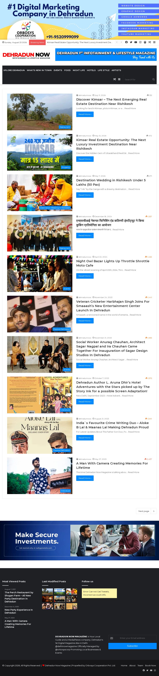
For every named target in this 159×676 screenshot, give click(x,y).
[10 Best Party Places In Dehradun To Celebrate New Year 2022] (47, 599)
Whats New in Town (39, 70)
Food (67, 70)
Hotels (91, 70)
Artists (116, 70)
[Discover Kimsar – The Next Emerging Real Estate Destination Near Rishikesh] (47, 591)
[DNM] (26, 55)
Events (58, 70)
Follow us (87, 581)
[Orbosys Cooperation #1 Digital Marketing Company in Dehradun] (79, 19)
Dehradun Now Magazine (57, 665)
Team (140, 665)
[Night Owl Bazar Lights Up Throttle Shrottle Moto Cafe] (71, 599)
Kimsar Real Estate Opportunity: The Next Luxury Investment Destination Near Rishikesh (111, 144)
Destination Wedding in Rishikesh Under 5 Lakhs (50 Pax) (75, 42)
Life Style (103, 70)
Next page (144, 511)
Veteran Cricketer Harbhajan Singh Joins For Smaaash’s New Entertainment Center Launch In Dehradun (113, 306)
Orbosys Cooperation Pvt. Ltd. (100, 665)
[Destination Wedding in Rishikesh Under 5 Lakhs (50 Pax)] (71, 591)
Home (124, 665)
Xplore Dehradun (14, 70)
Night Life (79, 70)
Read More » (85, 114)
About (132, 665)
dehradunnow (85, 95)
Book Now (150, 665)
